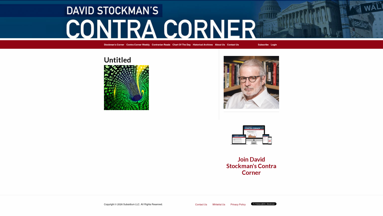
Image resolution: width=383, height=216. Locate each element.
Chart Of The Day (181, 44)
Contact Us (233, 44)
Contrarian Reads (161, 44)
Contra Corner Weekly (138, 44)
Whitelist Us (218, 204)
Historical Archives (203, 44)
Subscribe (263, 44)
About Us (220, 44)
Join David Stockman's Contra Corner (251, 166)
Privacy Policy (238, 204)
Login (274, 44)
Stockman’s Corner (114, 44)
